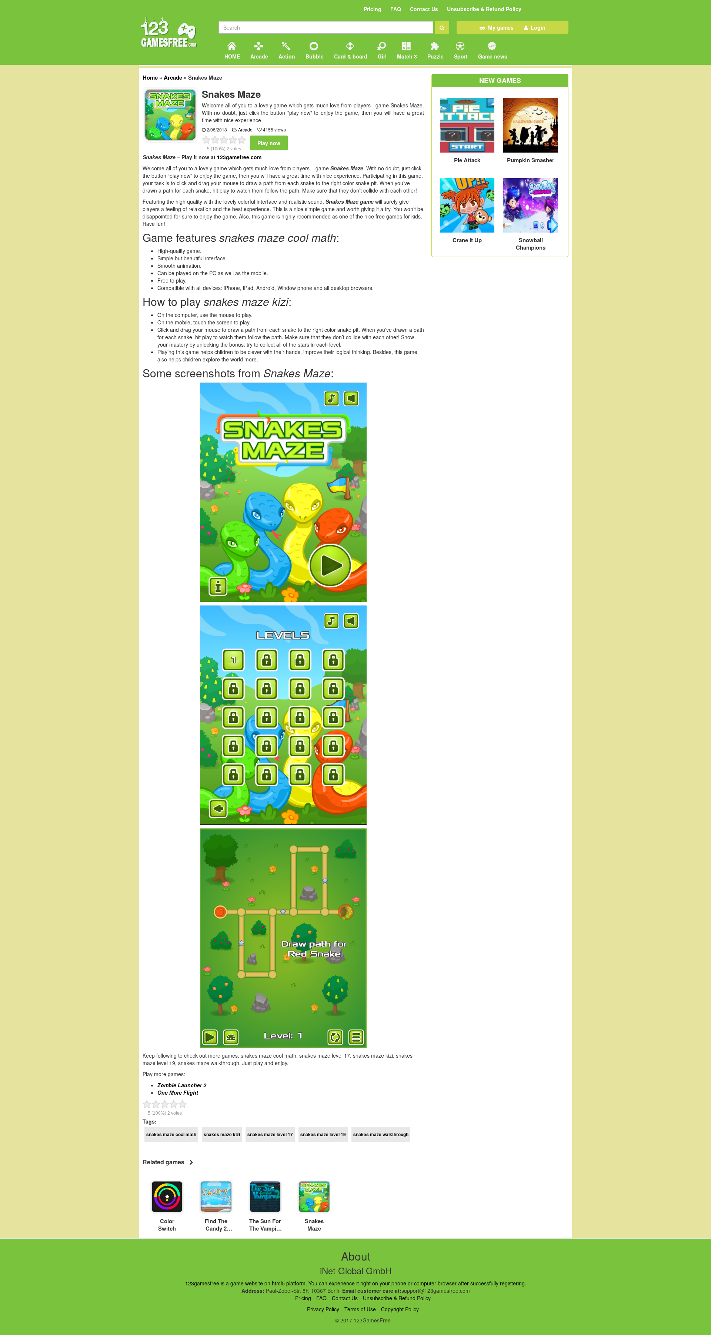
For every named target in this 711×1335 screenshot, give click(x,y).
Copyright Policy (400, 1309)
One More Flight (177, 1092)
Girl (381, 56)
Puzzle (435, 56)
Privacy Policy (323, 1309)
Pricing (372, 9)
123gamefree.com (239, 157)
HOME (231, 56)
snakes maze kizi (222, 1134)
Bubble (314, 56)
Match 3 (406, 56)
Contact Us (424, 9)
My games (499, 27)
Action (286, 56)
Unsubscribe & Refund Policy (484, 9)
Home (150, 77)
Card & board (350, 56)
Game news (492, 56)
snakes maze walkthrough (380, 1134)
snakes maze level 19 (323, 1134)
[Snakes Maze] (170, 114)
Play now (268, 143)
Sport (460, 56)
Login (536, 27)
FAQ (395, 9)
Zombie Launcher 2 (181, 1085)
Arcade (258, 56)
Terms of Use (360, 1309)
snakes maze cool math (171, 1134)
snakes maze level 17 (270, 1134)
